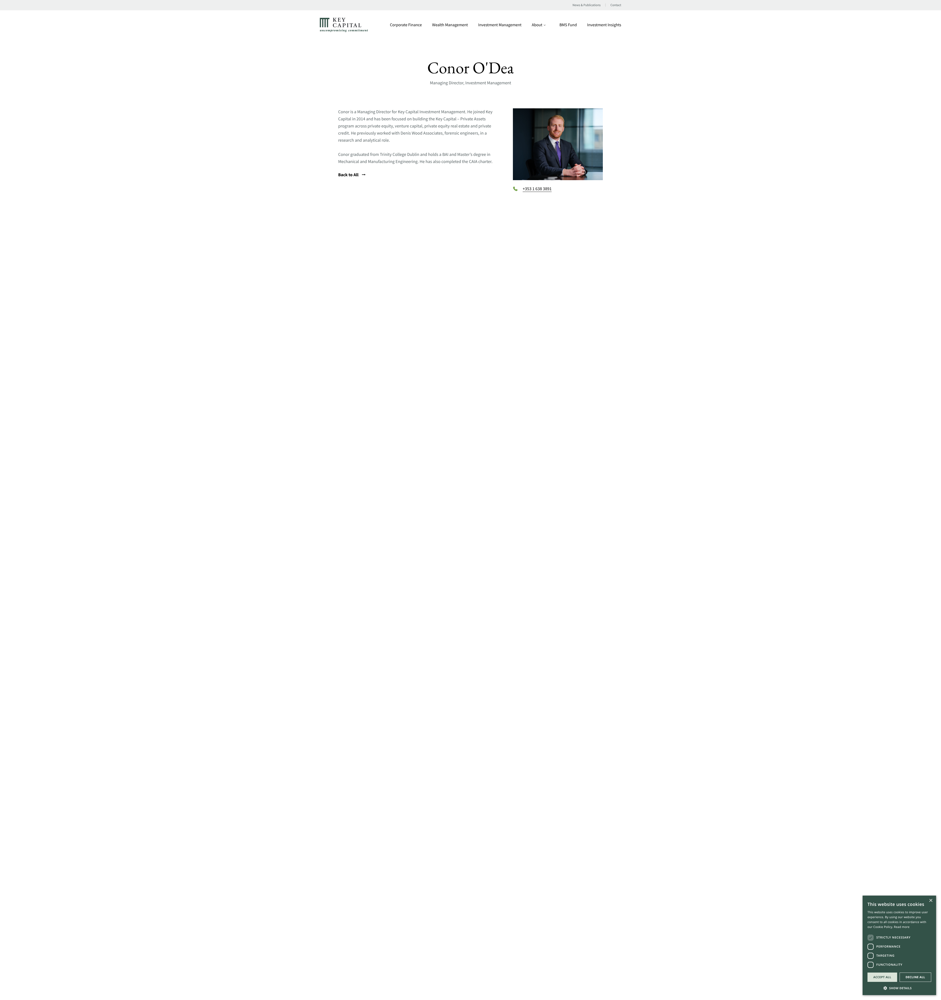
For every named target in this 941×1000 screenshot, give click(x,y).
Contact (615, 5)
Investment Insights (604, 25)
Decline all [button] (915, 977)
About (537, 25)
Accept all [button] (882, 977)
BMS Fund (568, 25)
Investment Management (499, 25)
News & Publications (586, 5)
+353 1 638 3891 (537, 189)
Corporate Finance (406, 25)
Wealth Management (450, 25)
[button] (899, 987)
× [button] (930, 901)
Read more (902, 927)
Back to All (348, 174)
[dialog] (899, 945)
